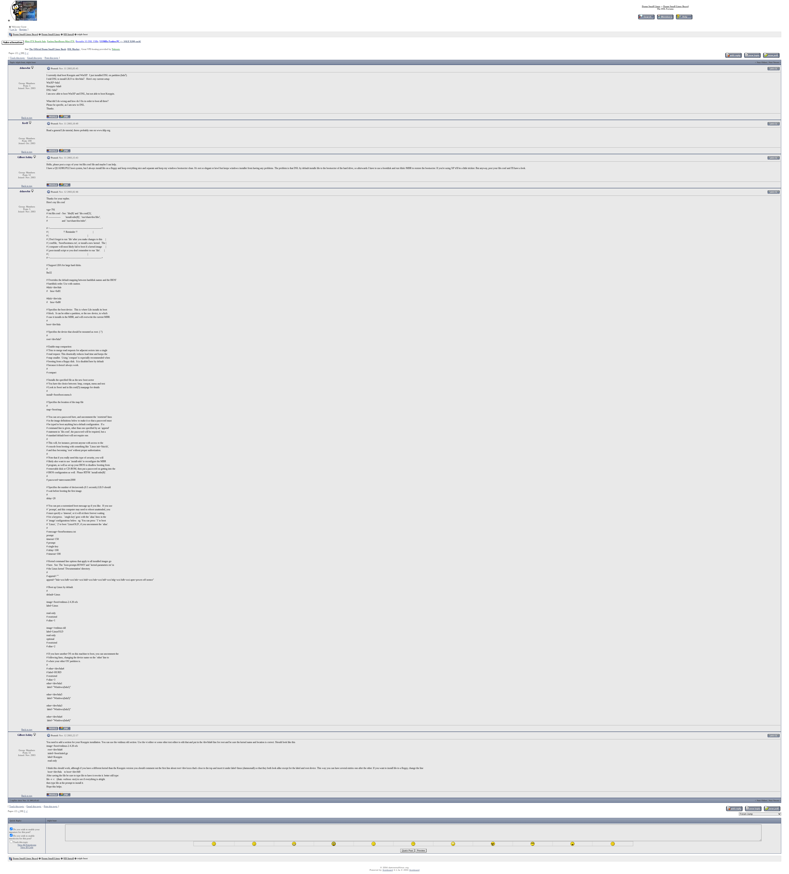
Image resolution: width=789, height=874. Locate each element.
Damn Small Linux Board (676, 6)
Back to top (26, 117)
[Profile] (52, 118)
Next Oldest (762, 62)
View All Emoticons (26, 845)
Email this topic (34, 58)
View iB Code (26, 847)
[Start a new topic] (752, 57)
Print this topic (51, 58)
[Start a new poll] (771, 57)
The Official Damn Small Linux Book (47, 49)
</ (20, 53)
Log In (13, 29)
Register (23, 29)
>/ (27, 53)
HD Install (68, 34)
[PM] (64, 118)
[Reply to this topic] (733, 57)
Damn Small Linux (651, 6)
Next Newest (774, 62)
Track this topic (17, 58)
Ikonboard (388, 870)
